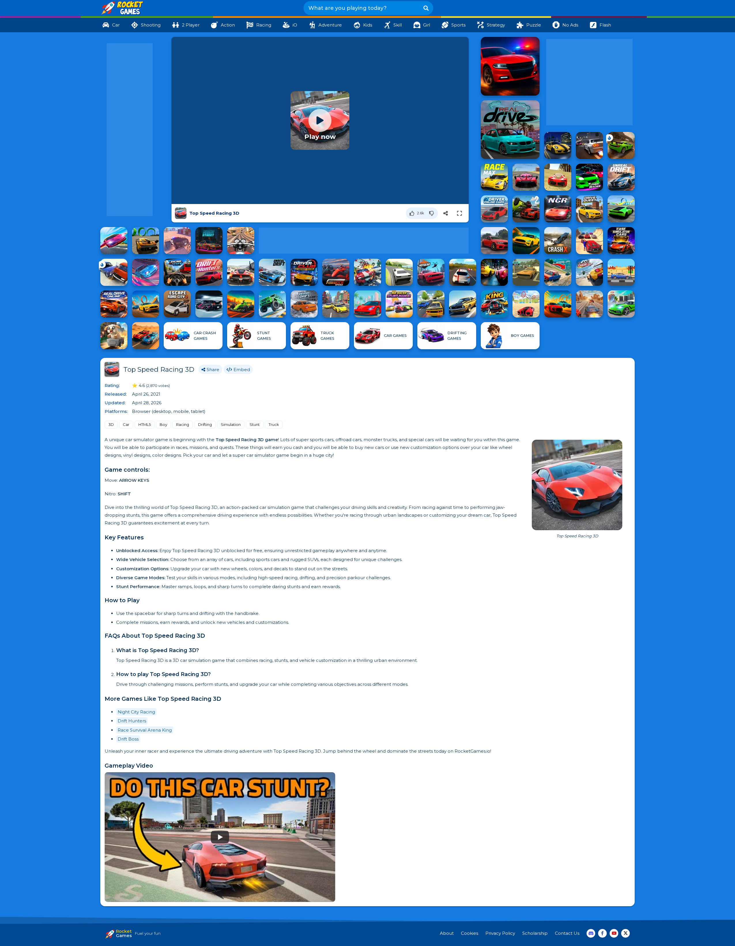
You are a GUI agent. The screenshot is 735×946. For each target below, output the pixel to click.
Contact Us (567, 933)
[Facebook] (602, 933)
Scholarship (535, 933)
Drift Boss (128, 739)
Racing (182, 424)
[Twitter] (625, 933)
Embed (241, 369)
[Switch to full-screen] (459, 213)
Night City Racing (136, 712)
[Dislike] (432, 213)
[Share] (445, 213)
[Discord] (591, 933)
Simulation (231, 424)
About (447, 933)
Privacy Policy (500, 933)
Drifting (205, 424)
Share (213, 369)
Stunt (255, 424)
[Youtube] (614, 933)
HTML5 (144, 424)
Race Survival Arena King (145, 730)
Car (126, 424)
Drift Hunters (132, 721)
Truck (274, 424)
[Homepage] (121, 8)
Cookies (469, 933)
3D (111, 424)
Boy (163, 424)
